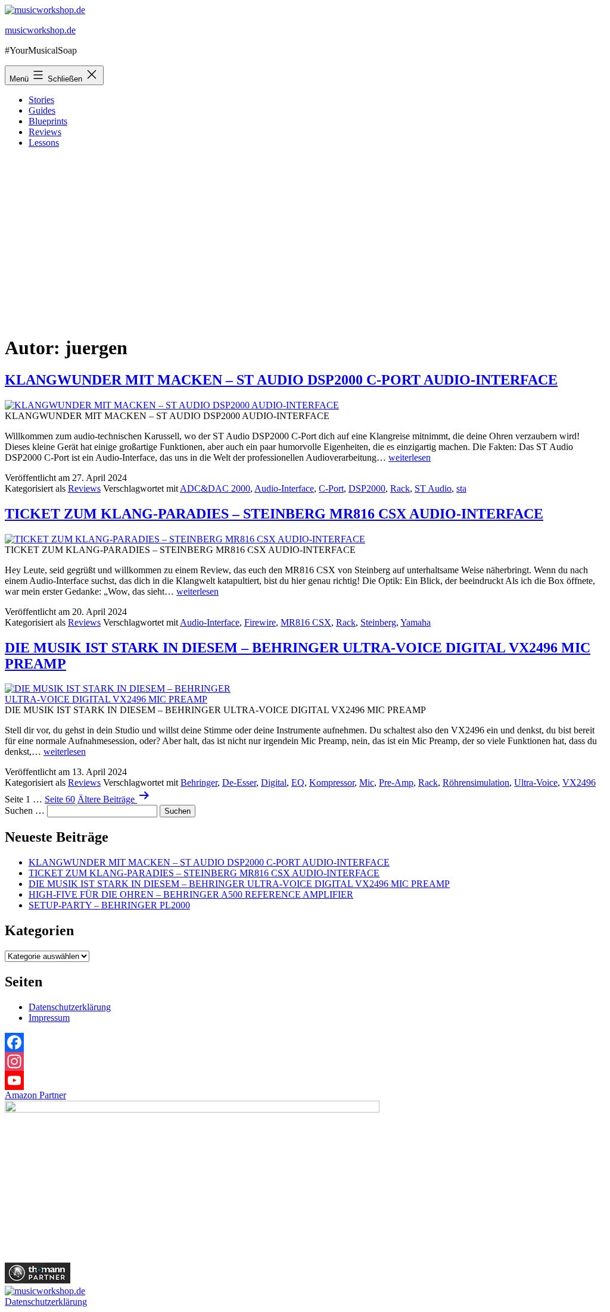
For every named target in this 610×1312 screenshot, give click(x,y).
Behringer (198, 782)
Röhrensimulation (476, 782)
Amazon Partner (35, 1095)
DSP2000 (366, 488)
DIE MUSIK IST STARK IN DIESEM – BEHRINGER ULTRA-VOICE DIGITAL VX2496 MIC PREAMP (239, 884)
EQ (297, 782)
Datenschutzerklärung (70, 1007)
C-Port (331, 488)
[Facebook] (305, 1042)
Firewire (260, 622)
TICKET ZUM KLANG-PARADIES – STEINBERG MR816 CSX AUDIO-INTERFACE (274, 513)
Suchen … (25, 810)
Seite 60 (60, 799)
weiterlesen (409, 457)
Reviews (45, 132)
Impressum (49, 1018)
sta (461, 488)
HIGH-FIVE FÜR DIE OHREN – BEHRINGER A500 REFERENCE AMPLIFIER (191, 894)
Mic (366, 782)
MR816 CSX (306, 622)
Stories (41, 100)
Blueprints (48, 121)
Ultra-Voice (536, 782)
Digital (274, 782)
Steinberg (378, 622)
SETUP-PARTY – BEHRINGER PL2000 (109, 905)
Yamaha (415, 622)
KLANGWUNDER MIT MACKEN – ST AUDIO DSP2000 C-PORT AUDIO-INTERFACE (281, 380)
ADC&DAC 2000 (215, 488)
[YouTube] (305, 1080)
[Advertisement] (305, 241)
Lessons (44, 143)
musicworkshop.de (40, 30)
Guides (42, 110)
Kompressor (331, 782)
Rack (400, 488)
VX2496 (579, 782)
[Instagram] (305, 1061)
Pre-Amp (396, 782)
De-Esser (239, 782)
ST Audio (433, 488)
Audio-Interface (284, 488)
